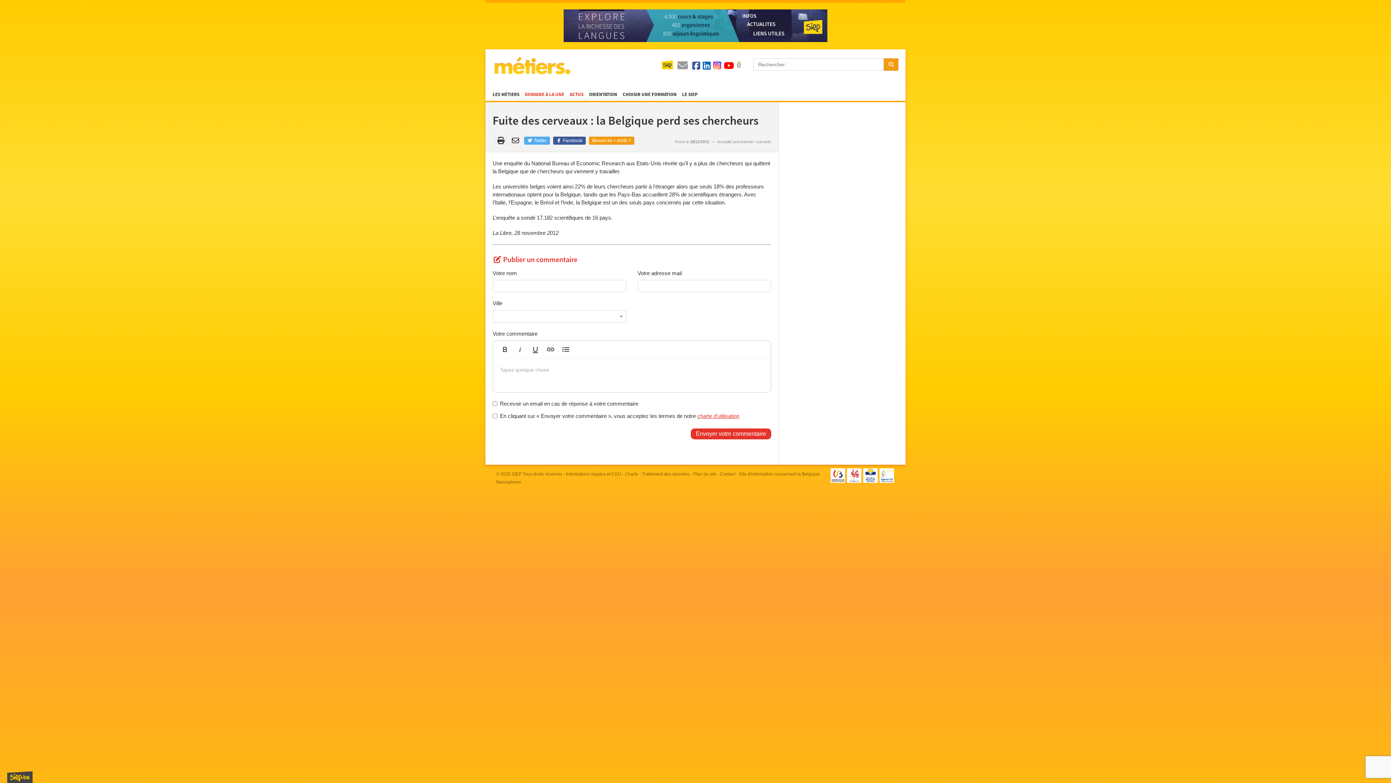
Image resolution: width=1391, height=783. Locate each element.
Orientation (603, 94)
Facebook (572, 140)
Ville (497, 303)
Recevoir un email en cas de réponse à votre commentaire (569, 404)
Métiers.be (532, 66)
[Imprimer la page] (501, 141)
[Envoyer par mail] (516, 141)
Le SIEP (690, 94)
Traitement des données (666, 474)
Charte (631, 474)
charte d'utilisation (718, 416)
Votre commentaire (515, 334)
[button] (505, 349)
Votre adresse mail (660, 273)
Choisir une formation (650, 94)
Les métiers (506, 94)
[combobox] (559, 316)
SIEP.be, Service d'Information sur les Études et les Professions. (20, 777)
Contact (727, 474)
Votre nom (505, 273)
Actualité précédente (735, 142)
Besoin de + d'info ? (611, 140)
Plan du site (705, 474)
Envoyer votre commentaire (731, 434)
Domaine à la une (544, 94)
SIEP (517, 474)
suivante (763, 142)
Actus (577, 94)
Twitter (540, 140)
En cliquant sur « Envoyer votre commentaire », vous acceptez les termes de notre (619, 416)
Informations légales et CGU (593, 474)
